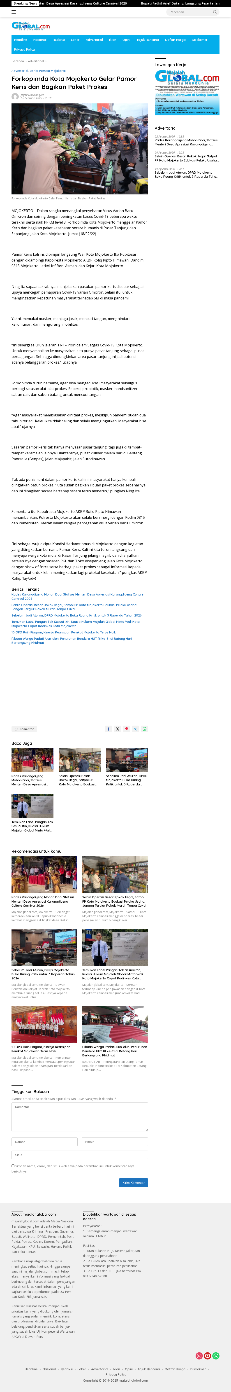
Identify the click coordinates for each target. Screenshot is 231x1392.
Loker (75, 40)
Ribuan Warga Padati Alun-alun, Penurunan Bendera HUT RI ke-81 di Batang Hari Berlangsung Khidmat (72, 641)
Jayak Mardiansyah (32, 95)
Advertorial (94, 40)
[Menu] (15, 12)
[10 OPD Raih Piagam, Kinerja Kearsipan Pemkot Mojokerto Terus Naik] (44, 1024)
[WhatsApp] (215, 1356)
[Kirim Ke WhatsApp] (144, 729)
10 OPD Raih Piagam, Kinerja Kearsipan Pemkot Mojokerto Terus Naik (64, 632)
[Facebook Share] (108, 729)
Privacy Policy (24, 49)
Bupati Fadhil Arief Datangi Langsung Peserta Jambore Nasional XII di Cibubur (168, 3)
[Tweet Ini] (117, 729)
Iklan (112, 40)
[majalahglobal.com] (31, 25)
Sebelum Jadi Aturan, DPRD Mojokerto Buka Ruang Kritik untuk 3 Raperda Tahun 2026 (77, 615)
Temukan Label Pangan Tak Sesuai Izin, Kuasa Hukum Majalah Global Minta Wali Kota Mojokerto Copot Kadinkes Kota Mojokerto (76, 624)
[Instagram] (199, 1356)
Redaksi (59, 40)
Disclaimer (200, 40)
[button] (214, 11)
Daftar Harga (175, 40)
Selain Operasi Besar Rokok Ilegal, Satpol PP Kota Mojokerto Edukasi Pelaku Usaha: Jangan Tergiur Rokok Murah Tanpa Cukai (74, 607)
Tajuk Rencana (147, 40)
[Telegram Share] (135, 729)
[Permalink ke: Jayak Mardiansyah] (15, 96)
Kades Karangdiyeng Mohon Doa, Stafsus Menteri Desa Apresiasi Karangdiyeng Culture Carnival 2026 (77, 596)
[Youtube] (207, 1356)
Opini (126, 40)
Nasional (39, 40)
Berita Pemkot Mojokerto (48, 71)
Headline (20, 40)
